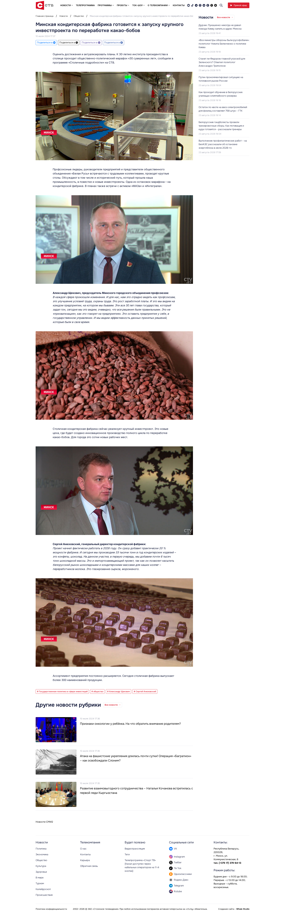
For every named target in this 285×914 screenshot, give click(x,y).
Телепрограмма (85, 5)
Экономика (42, 854)
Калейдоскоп (43, 889)
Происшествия (44, 894)
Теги (127, 854)
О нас (83, 848)
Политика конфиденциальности (51, 909)
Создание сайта (226, 909)
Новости (63, 16)
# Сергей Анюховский (145, 691)
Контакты (179, 5)
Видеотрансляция (135, 848)
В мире (39, 877)
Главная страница (44, 16)
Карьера (85, 860)
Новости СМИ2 (44, 821)
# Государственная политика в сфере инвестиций (62, 691)
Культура (41, 866)
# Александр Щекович (118, 691)
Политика (41, 848)
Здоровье (41, 871)
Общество (79, 16)
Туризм (40, 883)
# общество (97, 691)
